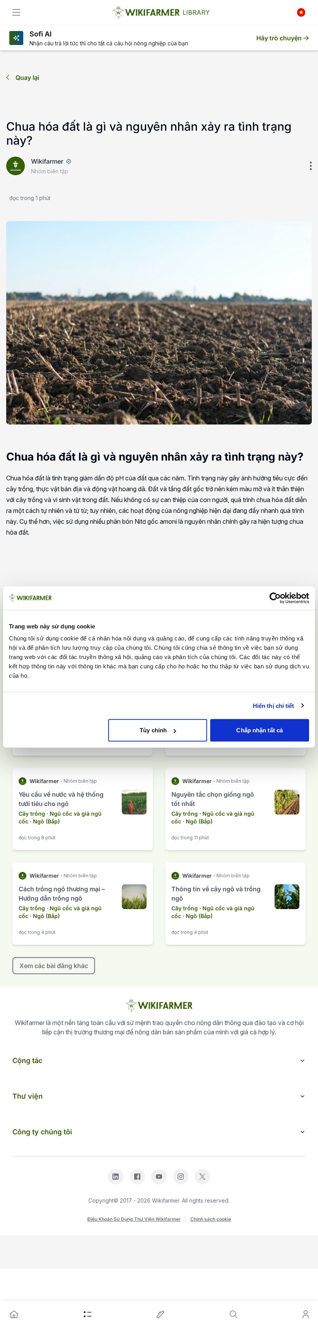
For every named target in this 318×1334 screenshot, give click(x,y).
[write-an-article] (160, 1314)
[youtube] (159, 1176)
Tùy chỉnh (153, 730)
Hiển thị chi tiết (273, 705)
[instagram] (180, 1176)
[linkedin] (115, 1176)
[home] (14, 1314)
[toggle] (16, 12)
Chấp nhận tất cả (259, 730)
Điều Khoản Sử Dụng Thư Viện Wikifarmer (134, 1219)
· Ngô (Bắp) (45, 821)
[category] (88, 1314)
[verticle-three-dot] (310, 166)
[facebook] (137, 1176)
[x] (202, 1176)
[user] (305, 1314)
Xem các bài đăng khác (53, 966)
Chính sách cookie (210, 1219)
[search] (233, 1314)
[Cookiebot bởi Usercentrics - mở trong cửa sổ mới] (275, 598)
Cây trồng (32, 813)
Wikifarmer (47, 161)
